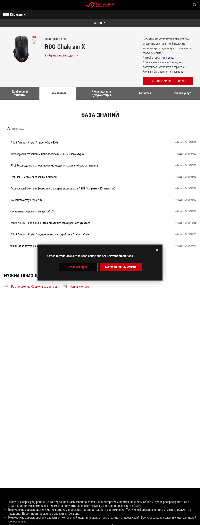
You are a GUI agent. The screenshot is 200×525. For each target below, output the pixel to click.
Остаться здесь (78, 267)
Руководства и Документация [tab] (101, 93)
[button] (5, 5)
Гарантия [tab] (145, 93)
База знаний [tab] (58, 93)
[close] (157, 250)
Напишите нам (79, 286)
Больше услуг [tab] (182, 93)
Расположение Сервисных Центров (34, 286)
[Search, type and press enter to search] (194, 5)
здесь (169, 57)
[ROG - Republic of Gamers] (100, 5)
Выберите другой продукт (60, 55)
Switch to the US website (121, 267)
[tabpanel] (100, 201)
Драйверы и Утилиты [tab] (20, 93)
